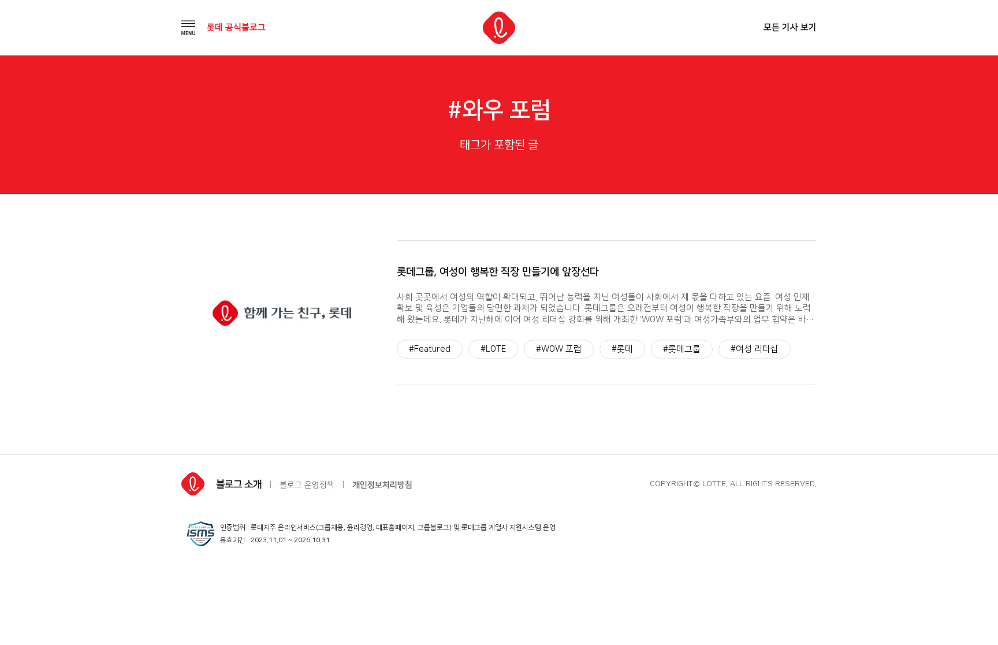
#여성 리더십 (755, 349)
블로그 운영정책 (307, 485)
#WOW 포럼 (559, 349)
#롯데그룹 (682, 349)
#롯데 (622, 349)
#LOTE (493, 349)
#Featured (429, 349)
